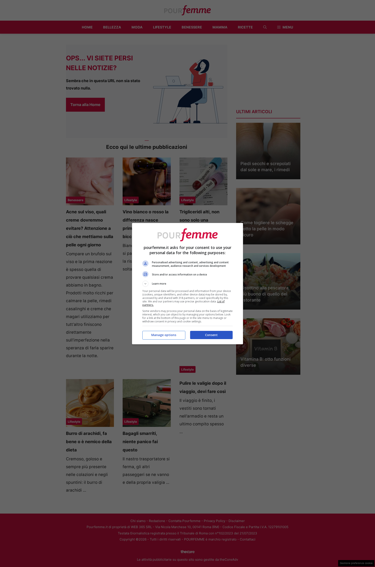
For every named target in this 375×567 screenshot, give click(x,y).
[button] (187, 284)
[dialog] (187, 283)
